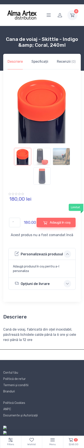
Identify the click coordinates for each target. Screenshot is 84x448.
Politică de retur (14, 379)
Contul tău (10, 372)
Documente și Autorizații (20, 415)
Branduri (9, 391)
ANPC (7, 409)
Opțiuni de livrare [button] (35, 284)
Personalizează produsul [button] (42, 254)
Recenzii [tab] (66, 61)
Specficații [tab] (39, 61)
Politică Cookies (14, 403)
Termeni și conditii (15, 385)
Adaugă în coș (60, 222)
